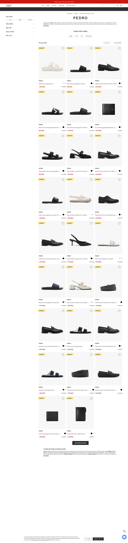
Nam (47, 5)
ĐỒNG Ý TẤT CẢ (98, 539)
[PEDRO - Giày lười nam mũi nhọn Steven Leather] (52, 237)
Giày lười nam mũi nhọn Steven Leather (50, 259)
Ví (81, 36)
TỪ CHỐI (88, 539)
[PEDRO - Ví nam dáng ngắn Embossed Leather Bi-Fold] (52, 412)
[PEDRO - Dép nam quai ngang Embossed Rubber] (52, 106)
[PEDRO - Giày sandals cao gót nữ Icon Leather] (80, 237)
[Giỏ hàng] (121, 5)
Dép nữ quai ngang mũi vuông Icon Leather (51, 215)
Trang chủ (70, 13)
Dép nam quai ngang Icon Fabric (76, 84)
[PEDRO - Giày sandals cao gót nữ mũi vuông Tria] (80, 149)
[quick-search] (124, 531)
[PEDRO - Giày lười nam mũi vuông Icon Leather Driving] (108, 368)
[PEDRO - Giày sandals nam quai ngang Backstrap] (52, 149)
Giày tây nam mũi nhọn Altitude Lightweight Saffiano (110, 346)
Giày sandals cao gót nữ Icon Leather (77, 259)
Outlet (76, 13)
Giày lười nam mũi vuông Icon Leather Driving (108, 390)
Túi (77, 36)
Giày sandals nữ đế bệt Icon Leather (77, 215)
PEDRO (41, 81)
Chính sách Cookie (35, 540)
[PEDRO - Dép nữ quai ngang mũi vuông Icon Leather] (52, 193)
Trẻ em (54, 5)
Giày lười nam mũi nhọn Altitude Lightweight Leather (53, 346)
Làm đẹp (61, 5)
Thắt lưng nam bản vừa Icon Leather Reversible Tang (110, 302)
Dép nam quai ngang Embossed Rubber (50, 127)
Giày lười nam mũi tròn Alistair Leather (106, 84)
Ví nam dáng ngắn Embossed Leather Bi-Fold (51, 434)
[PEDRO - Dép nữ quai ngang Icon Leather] (108, 237)
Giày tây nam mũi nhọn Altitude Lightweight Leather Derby (111, 215)
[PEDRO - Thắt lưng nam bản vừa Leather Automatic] (80, 368)
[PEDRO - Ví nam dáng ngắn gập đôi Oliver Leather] (108, 106)
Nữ (43, 5)
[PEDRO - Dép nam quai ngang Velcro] (80, 324)
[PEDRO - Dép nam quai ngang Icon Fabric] (80, 62)
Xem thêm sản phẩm (80, 443)
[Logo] (9, 5)
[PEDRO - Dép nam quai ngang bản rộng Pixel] (80, 106)
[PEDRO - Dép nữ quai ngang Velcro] (52, 62)
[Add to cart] (63, 48)
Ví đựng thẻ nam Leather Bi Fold (76, 434)
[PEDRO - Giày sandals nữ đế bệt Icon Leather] (80, 193)
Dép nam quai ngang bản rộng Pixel (77, 127)
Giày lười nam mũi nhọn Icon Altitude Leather (108, 171)
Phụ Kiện (88, 36)
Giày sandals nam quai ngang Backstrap (50, 171)
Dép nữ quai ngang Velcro (46, 84)
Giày (71, 36)
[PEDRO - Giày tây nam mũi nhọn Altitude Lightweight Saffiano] (108, 324)
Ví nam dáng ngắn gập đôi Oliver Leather (106, 127)
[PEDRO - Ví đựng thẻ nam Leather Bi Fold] (80, 412)
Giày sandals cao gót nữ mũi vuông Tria (78, 171)
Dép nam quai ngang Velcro (75, 346)
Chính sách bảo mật (45, 540)
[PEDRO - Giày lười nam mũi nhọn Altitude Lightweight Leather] (52, 324)
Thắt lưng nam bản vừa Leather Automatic (79, 390)
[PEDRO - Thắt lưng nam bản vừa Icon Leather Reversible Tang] (108, 281)
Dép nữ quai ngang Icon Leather (104, 259)
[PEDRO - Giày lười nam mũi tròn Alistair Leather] (108, 62)
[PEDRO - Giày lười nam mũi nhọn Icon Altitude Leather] (108, 149)
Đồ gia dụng (71, 5)
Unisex (30, 19)
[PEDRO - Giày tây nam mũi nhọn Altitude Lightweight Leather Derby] (108, 193)
